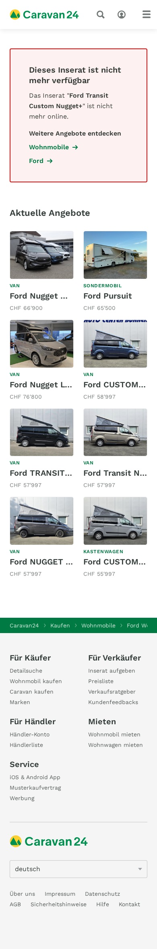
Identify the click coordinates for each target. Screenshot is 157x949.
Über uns (22, 893)
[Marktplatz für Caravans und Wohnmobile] (44, 14)
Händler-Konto (30, 734)
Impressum (60, 893)
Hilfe (102, 904)
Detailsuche (26, 670)
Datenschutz (102, 893)
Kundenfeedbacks (113, 702)
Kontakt (129, 904)
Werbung (22, 798)
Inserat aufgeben (111, 670)
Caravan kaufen (32, 691)
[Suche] (102, 14)
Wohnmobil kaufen (36, 681)
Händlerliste (26, 745)
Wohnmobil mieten (114, 734)
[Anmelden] (123, 13)
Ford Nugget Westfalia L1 (59, 296)
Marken (20, 702)
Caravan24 (24, 625)
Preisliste (101, 681)
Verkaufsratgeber (112, 691)
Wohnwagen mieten (115, 745)
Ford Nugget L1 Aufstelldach (65, 384)
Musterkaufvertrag (35, 787)
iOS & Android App (35, 777)
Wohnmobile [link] (49, 147)
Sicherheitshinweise (59, 904)
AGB (15, 904)
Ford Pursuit (107, 296)
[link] (42, 272)
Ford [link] (36, 161)
